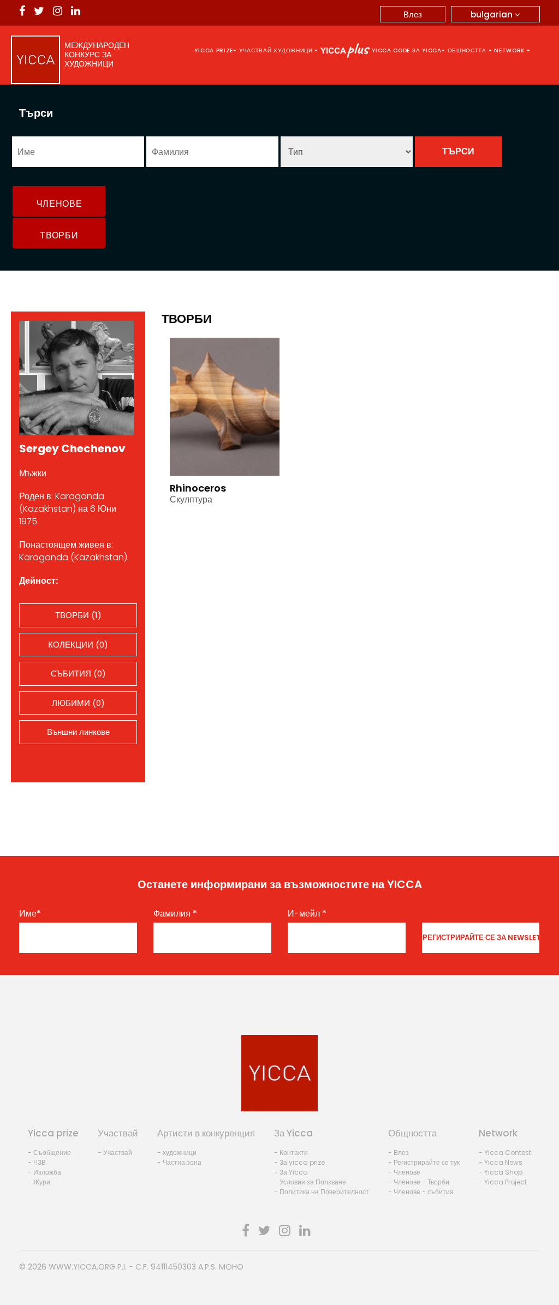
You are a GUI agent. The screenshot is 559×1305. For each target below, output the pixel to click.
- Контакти (291, 1152)
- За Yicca (291, 1172)
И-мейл (307, 914)
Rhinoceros (198, 488)
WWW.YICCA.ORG (82, 1266)
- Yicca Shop (500, 1172)
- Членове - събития (421, 1191)
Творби (59, 235)
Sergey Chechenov (72, 448)
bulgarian (493, 14)
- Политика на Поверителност (321, 1191)
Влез (412, 14)
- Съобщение (49, 1152)
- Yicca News (500, 1162)
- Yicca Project (503, 1182)
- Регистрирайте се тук (424, 1162)
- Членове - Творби (418, 1182)
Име (30, 914)
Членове (59, 203)
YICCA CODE (391, 50)
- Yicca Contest (505, 1152)
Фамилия (175, 914)
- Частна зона (179, 1162)
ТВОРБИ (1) (78, 615)
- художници (177, 1152)
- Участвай (115, 1152)
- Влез (398, 1152)
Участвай (255, 50)
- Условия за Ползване (310, 1182)
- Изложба (44, 1172)
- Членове (404, 1172)
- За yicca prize (299, 1162)
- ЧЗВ (37, 1162)
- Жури (39, 1182)
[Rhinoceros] (225, 405)
